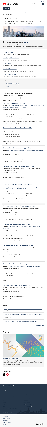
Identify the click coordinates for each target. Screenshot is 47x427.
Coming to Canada (8, 52)
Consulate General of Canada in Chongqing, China (17, 148)
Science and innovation (28, 402)
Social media (5, 416)
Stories (7, 86)
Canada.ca (5, 12)
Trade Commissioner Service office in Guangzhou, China (19, 206)
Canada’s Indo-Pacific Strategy (11, 358)
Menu (6, 8)
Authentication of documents (12, 83)
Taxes (4, 406)
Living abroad (7, 63)
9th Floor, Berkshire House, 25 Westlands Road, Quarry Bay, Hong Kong (23, 266)
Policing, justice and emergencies (30, 394)
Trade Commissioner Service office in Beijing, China (17, 128)
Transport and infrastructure (29, 396)
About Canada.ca (6, 420)
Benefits (4, 402)
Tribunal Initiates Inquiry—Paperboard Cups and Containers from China (20, 321)
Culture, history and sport (8, 412)
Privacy (4, 424)
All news (42, 325)
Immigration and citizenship (8, 396)
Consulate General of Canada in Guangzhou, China (17, 184)
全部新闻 (38, 325)
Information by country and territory (27, 12)
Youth (25, 408)
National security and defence (8, 410)
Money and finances (27, 400)
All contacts (5, 388)
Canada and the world (13, 12)
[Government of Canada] (11, 3)
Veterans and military (28, 406)
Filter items (5, 98)
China (26, 42)
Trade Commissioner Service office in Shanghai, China (18, 245)
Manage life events (27, 410)
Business (4, 400)
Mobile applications (6, 418)
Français (42, 1)
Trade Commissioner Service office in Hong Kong (17, 285)
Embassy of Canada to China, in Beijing (14, 103)
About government (6, 390)
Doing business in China (9, 74)
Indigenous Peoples (27, 404)
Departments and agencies (29, 388)
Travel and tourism (6, 398)
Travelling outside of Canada (11, 58)
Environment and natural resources (10, 408)
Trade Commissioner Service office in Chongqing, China (18, 166)
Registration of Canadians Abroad (13, 85)
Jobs (3, 394)
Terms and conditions (7, 422)
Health (4, 404)
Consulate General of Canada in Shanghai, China (16, 224)
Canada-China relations (10, 69)
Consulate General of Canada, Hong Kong (15, 264)
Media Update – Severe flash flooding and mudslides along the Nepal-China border (23, 309)
